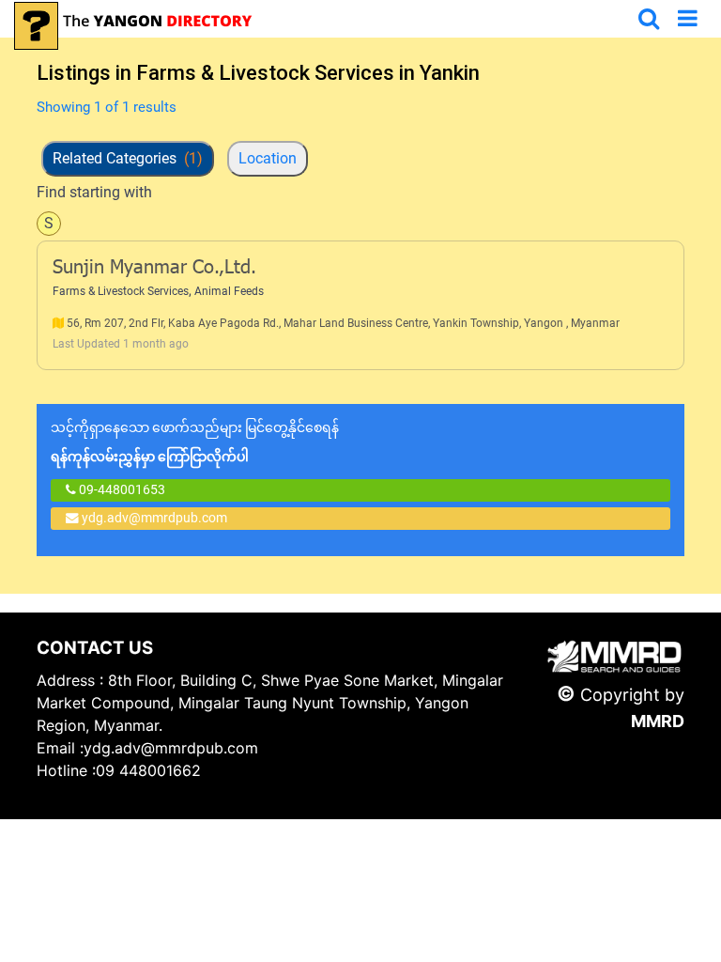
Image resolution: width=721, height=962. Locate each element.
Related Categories (128, 158)
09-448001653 (120, 489)
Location (267, 158)
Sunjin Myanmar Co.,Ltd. (154, 269)
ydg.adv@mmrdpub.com (154, 517)
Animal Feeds (229, 291)
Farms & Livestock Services (121, 291)
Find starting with (94, 192)
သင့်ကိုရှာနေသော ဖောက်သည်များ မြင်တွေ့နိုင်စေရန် (195, 442)
